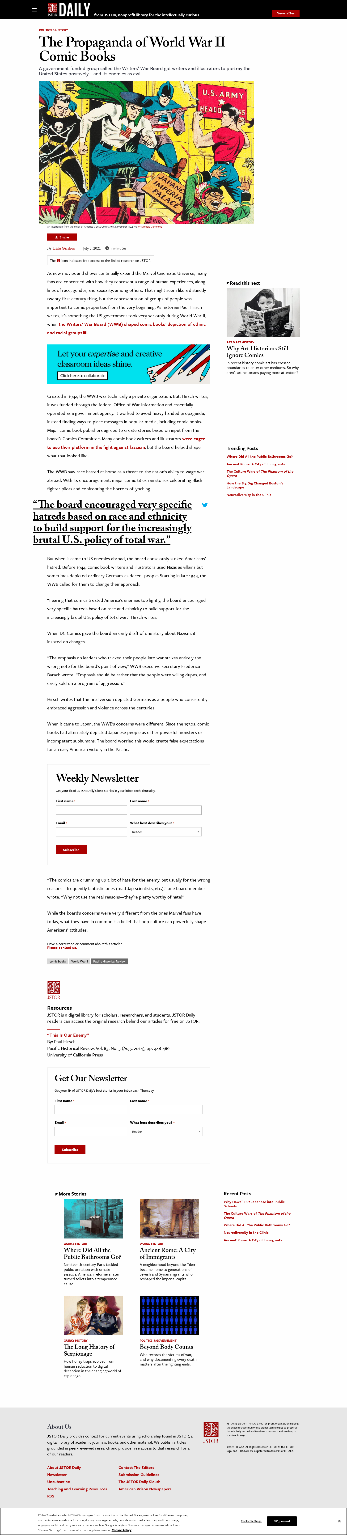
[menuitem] (286, 13)
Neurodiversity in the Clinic (249, 494)
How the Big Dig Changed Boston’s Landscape (255, 485)
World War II (79, 961)
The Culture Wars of (260, 473)
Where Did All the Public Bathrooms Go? (260, 456)
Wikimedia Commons (150, 227)
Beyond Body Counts (166, 1348)
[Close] (339, 1521)
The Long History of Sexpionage (89, 1351)
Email (61, 823)
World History (152, 1243)
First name (65, 801)
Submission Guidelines (138, 1474)
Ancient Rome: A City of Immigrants (256, 463)
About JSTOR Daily (64, 1467)
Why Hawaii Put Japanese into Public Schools (254, 1203)
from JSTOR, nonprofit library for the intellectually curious (146, 15)
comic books (58, 961)
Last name (139, 801)
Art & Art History (240, 342)
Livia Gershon (64, 249)
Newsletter (286, 13)
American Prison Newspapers (145, 1489)
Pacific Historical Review (109, 961)
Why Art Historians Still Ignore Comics (257, 352)
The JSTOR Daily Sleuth (139, 1481)
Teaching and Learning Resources (77, 1489)
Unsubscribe (58, 1481)
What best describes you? (152, 823)
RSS (50, 1496)
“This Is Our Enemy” (68, 1035)
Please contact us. (62, 947)
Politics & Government (158, 1340)
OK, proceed (282, 1521)
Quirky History (76, 1243)
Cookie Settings (251, 1521)
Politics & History (53, 30)
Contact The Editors (136, 1467)
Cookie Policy (121, 1530)
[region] (173, 1521)
